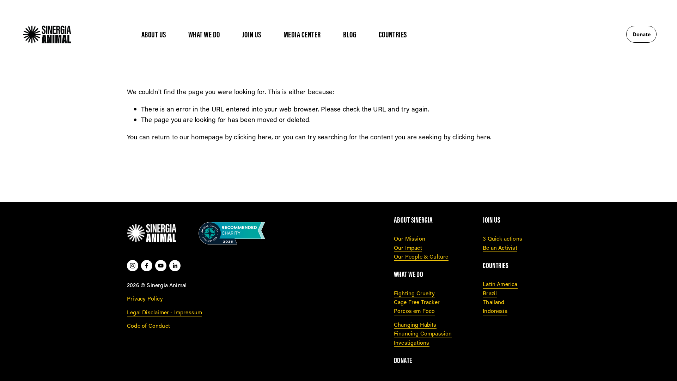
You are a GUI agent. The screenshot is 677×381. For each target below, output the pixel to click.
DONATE (403, 360)
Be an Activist (500, 247)
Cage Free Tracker (417, 302)
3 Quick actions (502, 238)
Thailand (494, 302)
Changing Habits (415, 324)
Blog (349, 34)
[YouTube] (160, 265)
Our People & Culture (421, 256)
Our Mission (409, 238)
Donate (642, 34)
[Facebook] (146, 265)
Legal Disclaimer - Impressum (164, 312)
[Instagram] (132, 265)
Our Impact (408, 247)
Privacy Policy (145, 298)
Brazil (490, 293)
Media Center (302, 34)
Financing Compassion (423, 333)
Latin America (500, 284)
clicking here (252, 136)
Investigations (411, 342)
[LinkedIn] (175, 265)
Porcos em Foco (414, 310)
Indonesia (495, 310)
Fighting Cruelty (414, 293)
